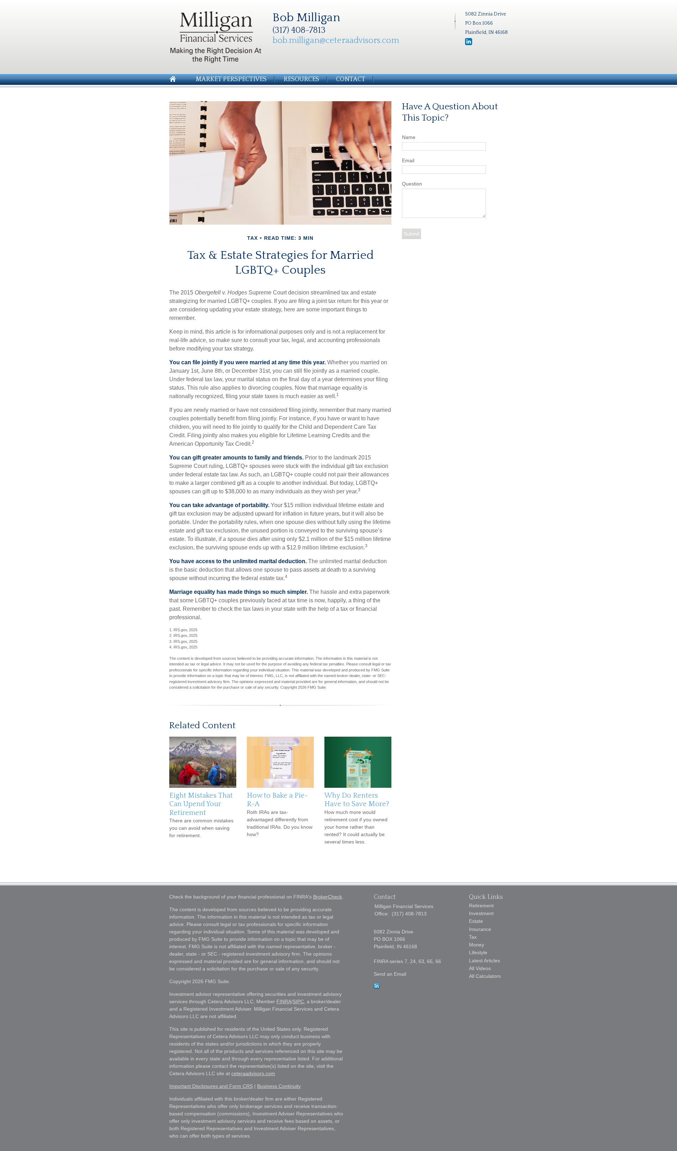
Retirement (481, 905)
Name (408, 137)
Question (412, 184)
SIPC (298, 1001)
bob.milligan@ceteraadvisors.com (336, 40)
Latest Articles (484, 960)
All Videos (480, 968)
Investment (481, 913)
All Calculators (485, 976)
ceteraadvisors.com (253, 1073)
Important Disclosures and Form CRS (211, 1086)
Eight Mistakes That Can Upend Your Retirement (201, 804)
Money (476, 945)
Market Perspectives (231, 79)
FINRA (283, 1001)
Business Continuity (279, 1086)
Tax (473, 937)
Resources (301, 79)
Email (408, 160)
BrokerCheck (327, 897)
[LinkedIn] (376, 987)
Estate (476, 921)
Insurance (480, 929)
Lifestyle (478, 952)
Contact (350, 79)
